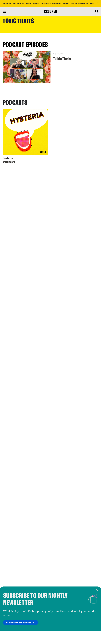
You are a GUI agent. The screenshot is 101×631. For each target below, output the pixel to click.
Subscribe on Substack (20, 622)
